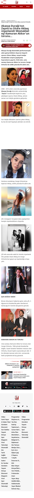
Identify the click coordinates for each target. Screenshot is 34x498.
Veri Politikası (16, 471)
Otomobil (4, 447)
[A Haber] (16, 2)
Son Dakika (5, 430)
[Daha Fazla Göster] (30, 40)
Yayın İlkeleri (16, 486)
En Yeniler (5, 6)
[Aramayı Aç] (27, 2)
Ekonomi (4, 427)
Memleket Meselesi (16, 435)
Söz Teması (15, 445)
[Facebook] (5, 406)
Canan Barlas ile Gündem (16, 430)
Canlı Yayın (5, 419)
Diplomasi (14, 442)
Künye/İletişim (16, 468)
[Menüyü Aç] (31, 2)
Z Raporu (14, 455)
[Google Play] (17, 387)
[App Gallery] (25, 387)
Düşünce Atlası (16, 419)
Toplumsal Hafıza (16, 427)
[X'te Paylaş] (24, 40)
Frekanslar (15, 473)
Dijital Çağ (15, 453)
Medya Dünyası (16, 447)
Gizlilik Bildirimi (16, 481)
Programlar (15, 417)
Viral (3, 442)
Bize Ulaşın (15, 466)
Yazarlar (4, 458)
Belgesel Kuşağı (16, 440)
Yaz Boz (14, 422)
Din (2, 450)
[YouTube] (18, 406)
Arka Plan (14, 432)
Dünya (28, 6)
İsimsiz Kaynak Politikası (16, 489)
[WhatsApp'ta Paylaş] (27, 40)
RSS (12, 463)
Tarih (3, 453)
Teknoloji (4, 445)
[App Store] (9, 387)
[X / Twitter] (10, 406)
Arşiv (13, 476)
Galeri (3, 461)
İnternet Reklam (16, 461)
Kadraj (13, 424)
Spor (2, 437)
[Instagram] (14, 406)
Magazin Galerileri (11, 20)
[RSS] (27, 406)
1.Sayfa (14, 458)
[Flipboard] (22, 406)
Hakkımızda (15, 484)
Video (3, 417)
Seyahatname (16, 437)
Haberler (3, 20)
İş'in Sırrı (14, 450)
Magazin (4, 440)
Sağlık (3, 455)
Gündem (13, 6)
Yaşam (21, 6)
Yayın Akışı (15, 478)
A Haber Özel (5, 422)
